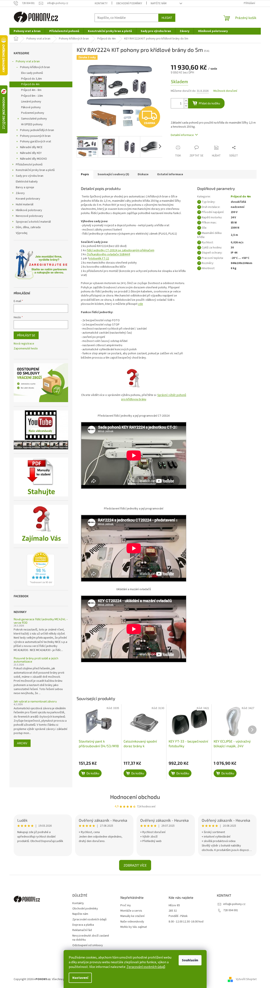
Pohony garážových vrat (35, 141)
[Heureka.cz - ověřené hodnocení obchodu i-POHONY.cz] (41, 569)
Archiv (22, 743)
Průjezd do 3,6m (31, 79)
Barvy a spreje (25, 187)
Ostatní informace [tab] (170, 174)
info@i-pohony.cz (234, 904)
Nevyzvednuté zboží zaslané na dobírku (90, 938)
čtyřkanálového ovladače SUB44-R (108, 254)
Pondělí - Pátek (178, 916)
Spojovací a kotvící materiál (33, 222)
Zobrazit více (135, 865)
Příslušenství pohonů (29, 164)
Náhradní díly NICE (31, 147)
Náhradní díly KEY (31, 153)
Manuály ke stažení (132, 916)
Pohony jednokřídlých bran (37, 130)
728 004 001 (230, 910)
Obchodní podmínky (129, 3)
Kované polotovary (28, 199)
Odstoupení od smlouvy (87, 945)
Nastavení (80, 977)
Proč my (125, 905)
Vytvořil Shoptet (246, 979)
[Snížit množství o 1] (186, 105)
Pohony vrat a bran (28, 61)
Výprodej (21, 233)
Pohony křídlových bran (35, 67)
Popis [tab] (85, 174)
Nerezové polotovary (29, 216)
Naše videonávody (132, 922)
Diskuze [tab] (143, 174)
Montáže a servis (131, 911)
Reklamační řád (82, 930)
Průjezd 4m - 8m (31, 90)
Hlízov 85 (174, 905)
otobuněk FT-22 (99, 258)
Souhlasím (190, 960)
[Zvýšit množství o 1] (186, 100)
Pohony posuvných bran (35, 136)
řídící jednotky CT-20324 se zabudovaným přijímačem (120, 250)
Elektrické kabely (27, 182)
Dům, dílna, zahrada (28, 227)
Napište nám (158, 3)
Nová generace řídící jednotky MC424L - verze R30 (41, 620)
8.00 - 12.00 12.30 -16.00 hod (186, 922)
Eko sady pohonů (32, 73)
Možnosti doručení (225, 91)
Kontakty (101, 3)
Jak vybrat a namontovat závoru (35, 701)
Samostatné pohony (34, 119)
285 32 (173, 911)
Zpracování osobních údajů (146, 967)
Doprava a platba (83, 925)
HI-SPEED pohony (32, 124)
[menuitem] (27, 31)
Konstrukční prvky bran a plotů (35, 170)
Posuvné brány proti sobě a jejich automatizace (36, 660)
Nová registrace (24, 344)
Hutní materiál (24, 204)
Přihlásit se (26, 335)
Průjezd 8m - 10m (32, 96)
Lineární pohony (31, 101)
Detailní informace (182, 135)
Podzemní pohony (32, 113)
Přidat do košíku (209, 103)
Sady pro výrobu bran (29, 176)
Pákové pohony (31, 107)
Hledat (167, 17)
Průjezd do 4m (30, 84)
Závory (20, 193)
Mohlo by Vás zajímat (133, 927)
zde (140, 304)
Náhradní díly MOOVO (33, 159)
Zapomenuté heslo (26, 349)
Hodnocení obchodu (135, 796)
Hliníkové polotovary (29, 210)
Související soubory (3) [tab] (113, 174)
